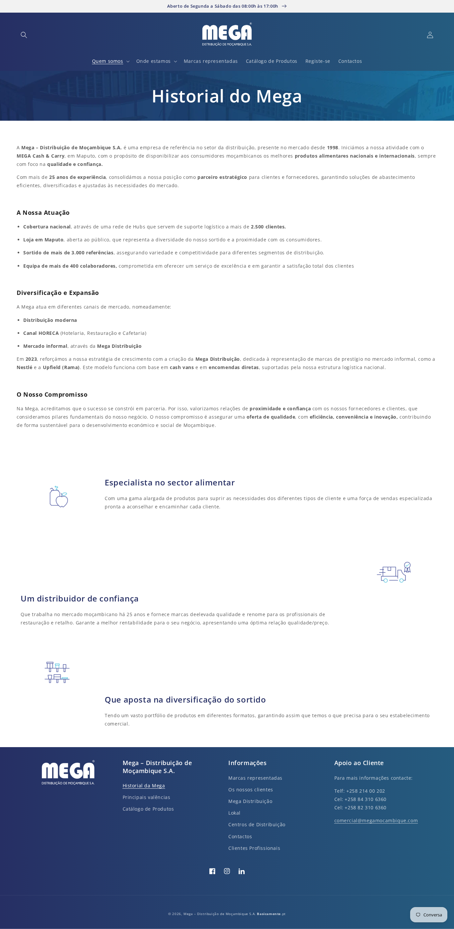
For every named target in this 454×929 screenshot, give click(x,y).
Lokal (234, 813)
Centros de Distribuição (256, 824)
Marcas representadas (255, 778)
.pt (271, 913)
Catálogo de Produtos (148, 809)
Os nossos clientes (250, 789)
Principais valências (146, 797)
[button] (24, 35)
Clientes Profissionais (254, 848)
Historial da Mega (144, 785)
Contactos (240, 836)
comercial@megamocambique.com (376, 820)
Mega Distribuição (250, 801)
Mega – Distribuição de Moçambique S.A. (220, 913)
